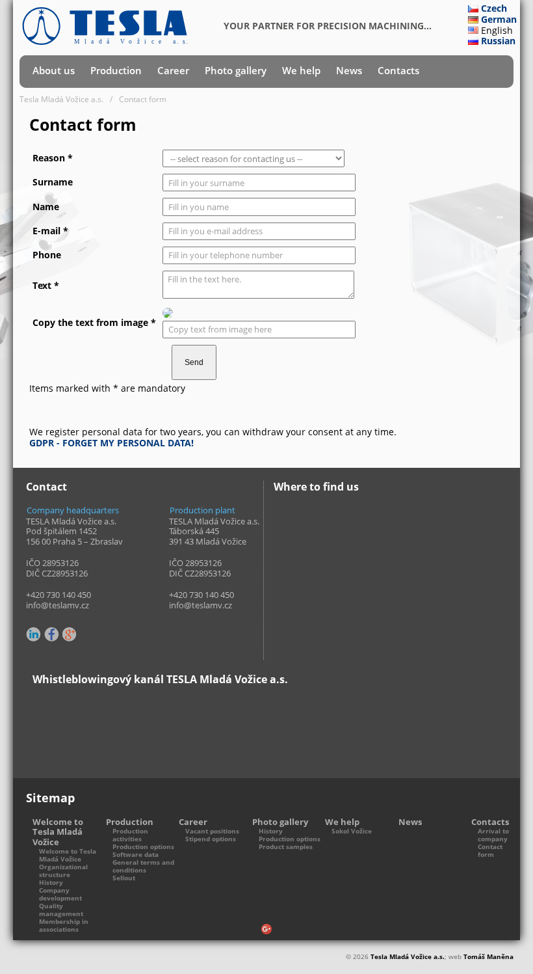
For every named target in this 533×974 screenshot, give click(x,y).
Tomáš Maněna (488, 957)
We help (301, 70)
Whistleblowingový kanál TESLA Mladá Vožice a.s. (160, 679)
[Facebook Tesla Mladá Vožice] (52, 635)
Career (173, 70)
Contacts (398, 70)
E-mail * (50, 230)
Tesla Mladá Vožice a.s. (407, 957)
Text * (45, 285)
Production (116, 70)
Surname (52, 182)
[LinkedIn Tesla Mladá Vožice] (34, 635)
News (349, 70)
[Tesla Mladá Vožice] (105, 26)
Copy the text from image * (94, 322)
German (499, 19)
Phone (46, 255)
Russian (498, 40)
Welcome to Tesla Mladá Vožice (57, 832)
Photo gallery (235, 70)
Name (45, 206)
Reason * (52, 158)
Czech (494, 8)
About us (53, 70)
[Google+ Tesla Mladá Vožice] (70, 635)
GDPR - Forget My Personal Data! (111, 443)
